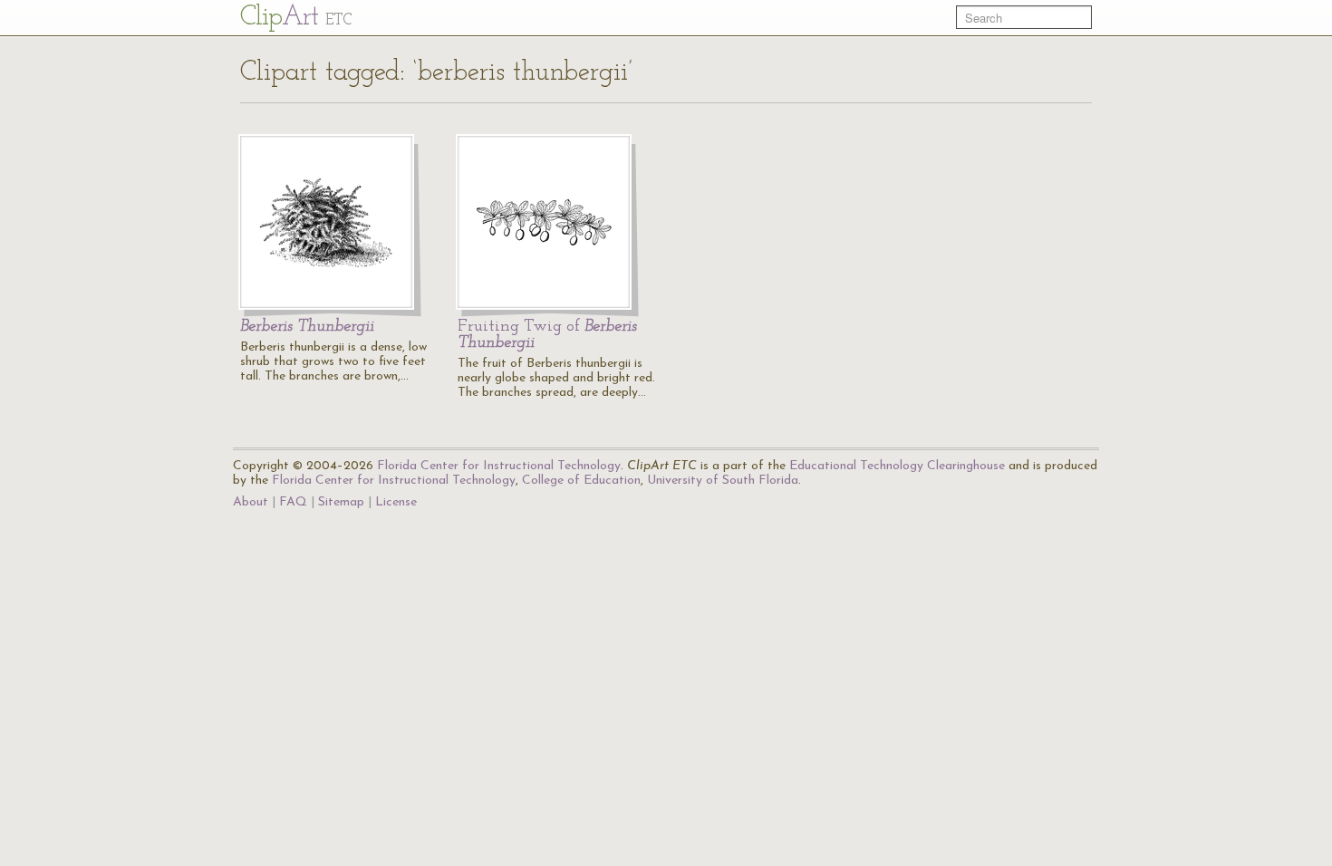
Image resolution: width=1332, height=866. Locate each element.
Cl (296, 18)
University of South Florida (722, 480)
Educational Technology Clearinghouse (897, 466)
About (250, 502)
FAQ (293, 502)
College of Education (581, 480)
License (396, 502)
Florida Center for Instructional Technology (499, 466)
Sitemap (341, 502)
